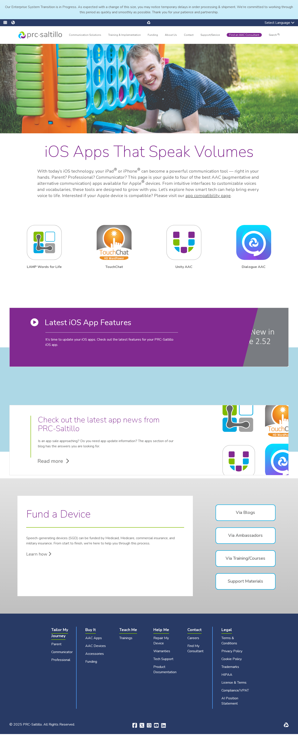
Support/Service (210, 35)
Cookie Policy (231, 659)
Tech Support (163, 659)
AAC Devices (95, 645)
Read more (52, 461)
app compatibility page (208, 196)
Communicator (62, 652)
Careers (193, 638)
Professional (60, 659)
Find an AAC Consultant (244, 35)
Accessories (94, 653)
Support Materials (245, 581)
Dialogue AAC (253, 266)
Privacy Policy (231, 651)
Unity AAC (183, 266)
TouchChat (114, 266)
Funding (153, 35)
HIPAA (226, 674)
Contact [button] (189, 35)
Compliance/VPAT (235, 690)
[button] (7, 22)
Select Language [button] (274, 23)
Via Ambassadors (245, 535)
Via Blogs (245, 512)
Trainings (125, 638)
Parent (56, 644)
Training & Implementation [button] (124, 35)
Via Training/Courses (245, 558)
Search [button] (273, 35)
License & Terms (234, 682)
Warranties (161, 651)
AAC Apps (93, 638)
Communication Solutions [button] (85, 35)
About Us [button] (171, 35)
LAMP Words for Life (44, 266)
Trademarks (230, 666)
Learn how (37, 554)
